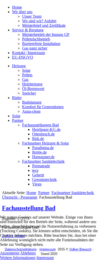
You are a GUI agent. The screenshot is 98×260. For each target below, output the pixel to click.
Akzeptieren (9, 253)
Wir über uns (22, 12)
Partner (17, 120)
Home (17, 7)
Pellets (27, 75)
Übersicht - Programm (19, 197)
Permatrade (41, 166)
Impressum (45, 257)
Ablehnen (28, 253)
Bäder (17, 98)
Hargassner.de (43, 157)
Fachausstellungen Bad (40, 125)
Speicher (29, 93)
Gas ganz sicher (34, 48)
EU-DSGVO (22, 57)
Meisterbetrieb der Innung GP (45, 34)
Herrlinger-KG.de (46, 129)
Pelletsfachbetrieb (36, 39)
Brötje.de (39, 152)
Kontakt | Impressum (28, 53)
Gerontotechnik (44, 179)
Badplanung (31, 102)
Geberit (38, 175)
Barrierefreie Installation (41, 43)
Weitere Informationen (17, 257)
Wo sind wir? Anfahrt (39, 21)
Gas (25, 79)
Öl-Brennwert (33, 88)
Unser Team (31, 16)
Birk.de (38, 138)
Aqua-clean (31, 111)
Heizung (19, 66)
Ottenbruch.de (43, 134)
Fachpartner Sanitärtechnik (43, 161)
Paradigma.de (43, 148)
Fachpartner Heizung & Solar (45, 143)
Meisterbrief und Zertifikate (44, 25)
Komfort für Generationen (43, 107)
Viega (36, 184)
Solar (26, 70)
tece (35, 170)
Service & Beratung (27, 30)
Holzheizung (32, 84)
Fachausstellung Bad (28, 208)
